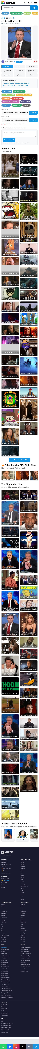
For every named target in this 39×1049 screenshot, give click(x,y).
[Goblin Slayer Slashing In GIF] (10, 792)
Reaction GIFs (24, 971)
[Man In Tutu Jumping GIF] (10, 166)
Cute (22, 873)
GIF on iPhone (24, 949)
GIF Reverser (4, 962)
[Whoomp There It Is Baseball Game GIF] (10, 704)
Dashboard (4, 885)
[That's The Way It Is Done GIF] (10, 384)
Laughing (3, 913)
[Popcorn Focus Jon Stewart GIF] (28, 561)
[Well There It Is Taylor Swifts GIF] (28, 624)
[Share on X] (23, 1046)
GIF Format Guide (25, 960)
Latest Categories (6, 864)
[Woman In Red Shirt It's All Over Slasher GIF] (10, 318)
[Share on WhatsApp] (3, 1046)
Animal (22, 862)
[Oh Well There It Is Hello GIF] (28, 605)
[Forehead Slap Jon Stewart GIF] (10, 543)
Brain (22, 924)
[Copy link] (35, 1046)
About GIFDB (4, 1004)
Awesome (23, 922)
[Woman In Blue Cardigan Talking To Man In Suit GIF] (10, 281)
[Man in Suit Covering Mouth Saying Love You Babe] (8, 475)
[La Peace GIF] (27, 13)
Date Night (23, 933)
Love (22, 890)
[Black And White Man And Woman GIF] (10, 372)
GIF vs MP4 (23, 962)
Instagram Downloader (7, 993)
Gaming (23, 884)
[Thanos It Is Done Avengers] (22, 475)
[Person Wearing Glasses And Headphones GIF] (10, 345)
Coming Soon (24, 930)
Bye (2, 928)
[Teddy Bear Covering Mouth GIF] (10, 330)
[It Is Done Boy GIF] (10, 666)
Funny (22, 881)
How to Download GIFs (7, 1023)
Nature (22, 894)
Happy (3, 904)
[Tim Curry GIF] (5, 13)
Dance (22, 875)
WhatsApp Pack (5, 979)
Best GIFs (23, 969)
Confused (4, 922)
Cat (21, 871)
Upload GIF (4, 882)
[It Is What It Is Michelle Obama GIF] (28, 783)
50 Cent (23, 941)
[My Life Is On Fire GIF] (10, 815)
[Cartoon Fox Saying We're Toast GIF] (10, 247)
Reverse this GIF (7, 86)
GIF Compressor (5, 956)
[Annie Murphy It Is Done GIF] (10, 436)
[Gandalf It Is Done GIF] (10, 780)
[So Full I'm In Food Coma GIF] (28, 734)
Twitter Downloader (6, 990)
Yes (2, 926)
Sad (2, 907)
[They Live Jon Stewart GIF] (28, 580)
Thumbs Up (4, 917)
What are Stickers (6, 1030)
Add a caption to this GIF (22, 83)
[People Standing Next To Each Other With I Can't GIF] (28, 171)
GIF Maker (4, 951)
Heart (22, 917)
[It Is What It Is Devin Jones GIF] (28, 723)
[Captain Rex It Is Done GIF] (28, 366)
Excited (3, 915)
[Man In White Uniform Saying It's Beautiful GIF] (10, 360)
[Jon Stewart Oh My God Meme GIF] (10, 601)
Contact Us (4, 1008)
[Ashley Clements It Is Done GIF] (28, 746)
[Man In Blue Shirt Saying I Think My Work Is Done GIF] (10, 307)
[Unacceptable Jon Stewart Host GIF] (10, 559)
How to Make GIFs (26, 947)
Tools (3, 945)
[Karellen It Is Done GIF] (10, 769)
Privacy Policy (5, 1013)
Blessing (23, 935)
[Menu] (35, 2)
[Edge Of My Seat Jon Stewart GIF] (10, 726)
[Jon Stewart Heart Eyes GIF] (10, 745)
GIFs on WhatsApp (25, 956)
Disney (22, 877)
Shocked (3, 939)
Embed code (5, 116)
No (2, 924)
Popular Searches (6, 873)
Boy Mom (23, 937)
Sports (22, 899)
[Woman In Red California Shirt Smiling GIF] (28, 283)
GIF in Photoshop (25, 951)
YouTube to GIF (5, 984)
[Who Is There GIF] (10, 580)
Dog (22, 879)
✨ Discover (4, 871)
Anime (22, 864)
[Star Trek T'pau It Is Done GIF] (28, 707)
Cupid (22, 907)
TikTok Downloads (25, 966)
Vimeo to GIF (4, 986)
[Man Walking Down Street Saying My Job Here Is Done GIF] (28, 319)
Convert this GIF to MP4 (21, 86)
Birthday (23, 866)
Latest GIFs (4, 862)
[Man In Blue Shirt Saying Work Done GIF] (28, 272)
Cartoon (23, 868)
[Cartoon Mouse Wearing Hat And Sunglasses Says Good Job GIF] (28, 347)
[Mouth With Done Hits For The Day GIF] (10, 210)
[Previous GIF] (3, 42)
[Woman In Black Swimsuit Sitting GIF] (10, 229)
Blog (2, 1006)
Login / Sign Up (5, 878)
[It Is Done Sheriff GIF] (10, 495)
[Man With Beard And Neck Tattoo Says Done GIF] (10, 266)
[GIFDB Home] (2, 18)
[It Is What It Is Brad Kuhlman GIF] (28, 665)
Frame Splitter (5, 966)
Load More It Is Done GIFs (19, 460)
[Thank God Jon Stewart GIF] (28, 763)
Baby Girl (23, 928)
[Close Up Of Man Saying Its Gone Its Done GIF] (28, 332)
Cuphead (23, 909)
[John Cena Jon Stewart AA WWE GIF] (28, 654)
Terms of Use (4, 1015)
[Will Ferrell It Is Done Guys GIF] (28, 506)
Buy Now (23, 939)
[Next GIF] (35, 42)
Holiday (22, 888)
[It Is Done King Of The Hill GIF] (28, 392)
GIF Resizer (4, 958)
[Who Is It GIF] (28, 495)
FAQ (2, 1021)
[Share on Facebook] (10, 1046)
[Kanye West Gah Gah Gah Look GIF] (28, 521)
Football (23, 913)
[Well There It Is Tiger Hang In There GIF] (10, 645)
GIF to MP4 (4, 960)
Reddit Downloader (6, 995)
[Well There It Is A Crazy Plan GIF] (10, 757)
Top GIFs (3, 866)
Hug (2, 930)
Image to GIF (4, 973)
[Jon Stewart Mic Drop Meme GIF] (10, 513)
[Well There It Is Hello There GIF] (28, 679)
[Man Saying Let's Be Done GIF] (28, 248)
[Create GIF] (28, 2)
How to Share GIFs (26, 953)
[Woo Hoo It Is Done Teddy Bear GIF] (10, 399)
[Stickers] (25, 2)
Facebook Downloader (7, 997)
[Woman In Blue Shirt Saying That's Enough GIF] (28, 183)
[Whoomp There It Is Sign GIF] (10, 686)
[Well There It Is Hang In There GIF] (28, 540)
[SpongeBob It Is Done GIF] (28, 592)
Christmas (23, 911)
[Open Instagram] (16, 1046)
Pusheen (23, 897)
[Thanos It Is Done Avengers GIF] (28, 381)
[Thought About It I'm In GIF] (28, 693)
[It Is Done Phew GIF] (28, 428)
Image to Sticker (5, 977)
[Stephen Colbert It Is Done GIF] (10, 532)
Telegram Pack (5, 982)
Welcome (3, 941)
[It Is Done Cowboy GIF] (28, 410)
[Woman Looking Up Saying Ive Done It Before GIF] (28, 196)
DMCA (3, 1011)
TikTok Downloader (6, 988)
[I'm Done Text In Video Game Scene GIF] (28, 295)
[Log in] (31, 2)
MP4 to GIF (4, 953)
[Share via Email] (29, 1046)
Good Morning (5, 935)
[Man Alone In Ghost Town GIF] (10, 803)
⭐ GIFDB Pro (5, 880)
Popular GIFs (4, 1032)
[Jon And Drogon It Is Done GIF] (10, 451)
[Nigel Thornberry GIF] (16, 13)
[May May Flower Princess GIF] (28, 159)
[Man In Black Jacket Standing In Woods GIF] (28, 306)
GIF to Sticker (4, 975)
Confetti (23, 915)
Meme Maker (4, 971)
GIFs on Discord (25, 958)
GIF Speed (4, 964)
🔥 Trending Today (6, 868)
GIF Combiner (4, 969)
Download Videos (25, 964)
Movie (22, 892)
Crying (3, 920)
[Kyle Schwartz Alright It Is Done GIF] (10, 417)
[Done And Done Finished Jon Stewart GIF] (10, 624)
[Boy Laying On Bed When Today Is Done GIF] (10, 293)
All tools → (4, 947)
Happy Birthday (24, 886)
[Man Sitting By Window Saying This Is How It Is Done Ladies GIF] (10, 195)
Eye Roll (3, 937)
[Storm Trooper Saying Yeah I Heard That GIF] (28, 260)
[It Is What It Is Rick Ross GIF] (28, 642)
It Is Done (9, 18)
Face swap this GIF (8, 83)
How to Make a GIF (6, 1027)
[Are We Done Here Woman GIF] (10, 184)
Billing (3, 887)
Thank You (4, 911)
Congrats (3, 933)
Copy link (4, 109)
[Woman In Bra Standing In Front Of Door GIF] (28, 232)
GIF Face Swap (5, 949)
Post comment (9, 140)
